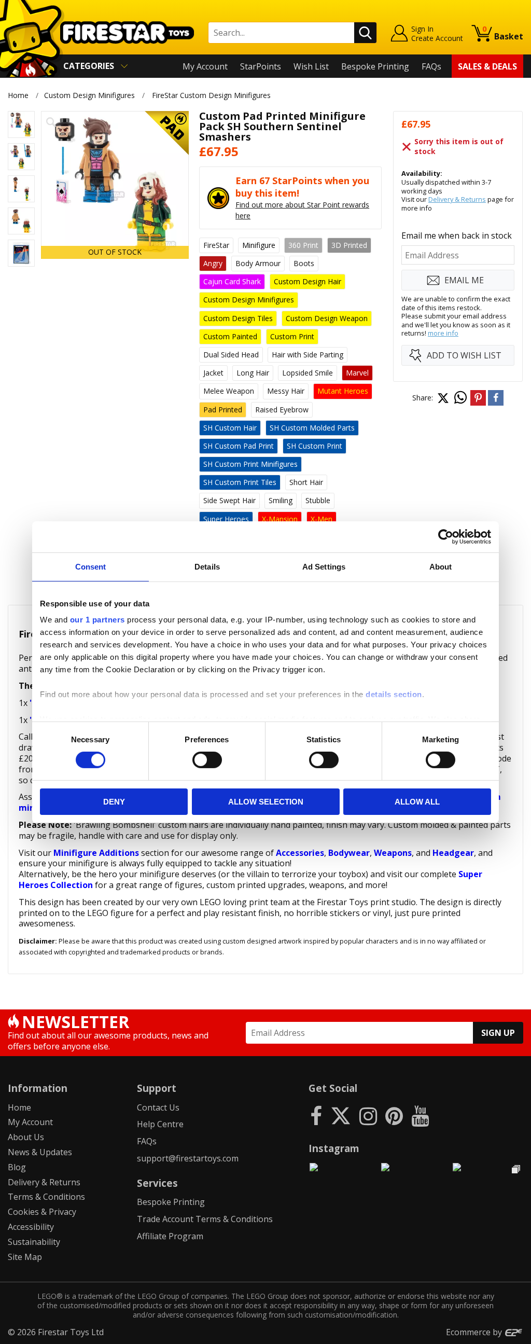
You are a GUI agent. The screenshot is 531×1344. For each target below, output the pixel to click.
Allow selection (265, 801)
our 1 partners (97, 619)
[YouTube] (420, 1115)
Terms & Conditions (46, 1196)
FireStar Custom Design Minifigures (211, 95)
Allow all (417, 801)
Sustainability (34, 1242)
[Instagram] (368, 1115)
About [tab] (440, 566)
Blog (17, 1167)
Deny (114, 801)
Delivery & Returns (457, 199)
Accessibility (31, 1226)
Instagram (334, 1148)
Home (18, 95)
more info (443, 333)
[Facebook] (316, 1115)
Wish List (311, 66)
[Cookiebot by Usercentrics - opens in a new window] (445, 536)
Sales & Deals (487, 66)
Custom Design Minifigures (89, 95)
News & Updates (40, 1152)
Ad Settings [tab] (323, 566)
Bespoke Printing (375, 66)
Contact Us (158, 1107)
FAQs (431, 66)
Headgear (453, 852)
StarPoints (260, 66)
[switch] (207, 760)
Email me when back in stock (456, 235)
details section (394, 694)
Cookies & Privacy (42, 1211)
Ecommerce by (475, 1332)
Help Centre (160, 1124)
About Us (26, 1137)
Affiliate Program (170, 1236)
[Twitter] (340, 1115)
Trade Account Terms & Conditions (205, 1219)
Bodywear (349, 852)
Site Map (25, 1257)
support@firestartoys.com (188, 1158)
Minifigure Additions (96, 852)
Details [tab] (207, 566)
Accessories (300, 852)
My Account (205, 66)
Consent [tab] (90, 566)
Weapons (393, 852)
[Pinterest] (394, 1115)
